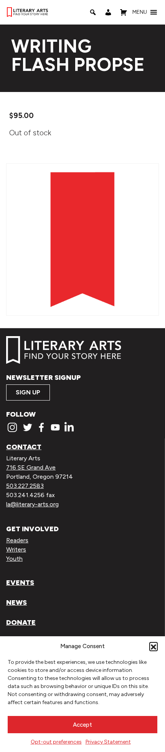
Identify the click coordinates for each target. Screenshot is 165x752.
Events (20, 582)
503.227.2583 (25, 485)
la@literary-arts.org (32, 504)
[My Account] (108, 12)
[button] (153, 646)
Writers (16, 549)
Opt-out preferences (56, 742)
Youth (14, 558)
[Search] (93, 12)
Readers (17, 540)
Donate (21, 622)
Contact (23, 447)
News (16, 602)
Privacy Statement (108, 742)
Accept (82, 724)
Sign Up (28, 392)
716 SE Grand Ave (31, 467)
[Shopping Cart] (123, 12)
